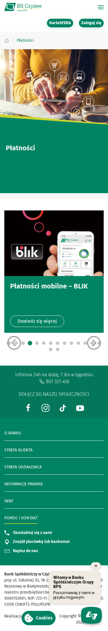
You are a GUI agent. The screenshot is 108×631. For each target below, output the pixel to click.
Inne (8, 501)
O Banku (12, 433)
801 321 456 (57, 381)
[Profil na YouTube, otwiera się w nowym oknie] (80, 407)
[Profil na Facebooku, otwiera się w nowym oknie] (28, 407)
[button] (39, 618)
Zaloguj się (92, 22)
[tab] (30, 343)
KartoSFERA (61, 22)
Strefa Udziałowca (23, 467)
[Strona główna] (6, 40)
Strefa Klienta (18, 450)
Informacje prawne (23, 484)
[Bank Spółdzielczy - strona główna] (23, 7)
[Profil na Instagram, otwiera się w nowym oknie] (45, 407)
